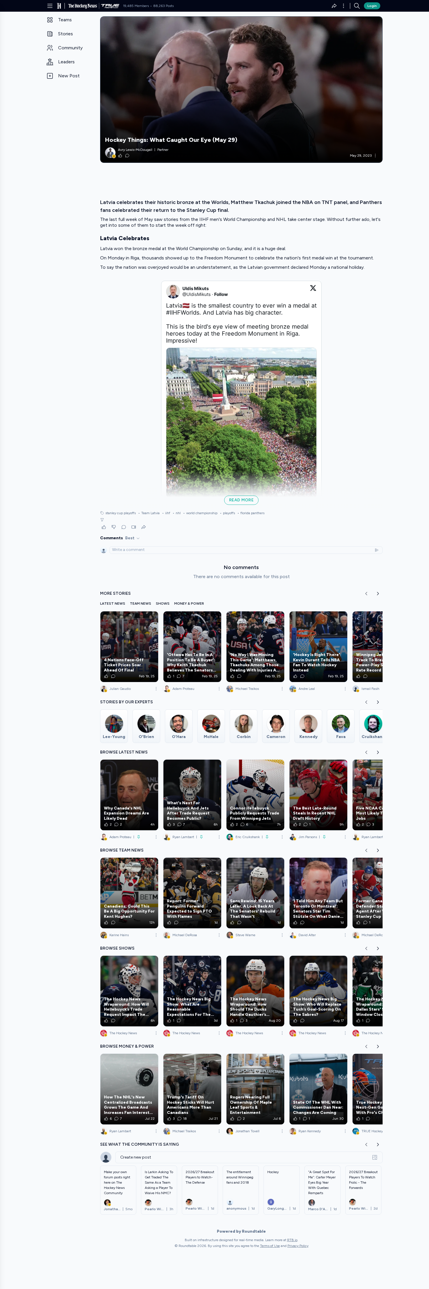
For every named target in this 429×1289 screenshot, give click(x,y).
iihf (166, 513)
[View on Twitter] (313, 292)
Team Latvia (149, 513)
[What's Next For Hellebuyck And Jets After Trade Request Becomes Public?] (192, 795)
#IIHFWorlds (182, 312)
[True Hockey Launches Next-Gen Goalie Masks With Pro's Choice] (381, 1089)
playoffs (227, 513)
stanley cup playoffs (120, 513)
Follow (221, 294)
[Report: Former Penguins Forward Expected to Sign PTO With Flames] (192, 893)
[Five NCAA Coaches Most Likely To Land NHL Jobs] (381, 795)
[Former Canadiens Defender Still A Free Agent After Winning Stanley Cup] (381, 893)
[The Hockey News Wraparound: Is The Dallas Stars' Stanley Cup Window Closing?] (381, 991)
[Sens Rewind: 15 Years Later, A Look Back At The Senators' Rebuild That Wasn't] (255, 893)
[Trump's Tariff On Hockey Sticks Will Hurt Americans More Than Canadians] (192, 1089)
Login (372, 6)
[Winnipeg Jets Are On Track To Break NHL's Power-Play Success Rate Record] (381, 646)
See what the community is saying (139, 1144)
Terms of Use (270, 1246)
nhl (176, 513)
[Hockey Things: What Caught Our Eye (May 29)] (241, 90)
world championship (200, 513)
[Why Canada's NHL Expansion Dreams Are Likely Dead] (129, 795)
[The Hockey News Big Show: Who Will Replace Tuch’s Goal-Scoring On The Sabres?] (318, 991)
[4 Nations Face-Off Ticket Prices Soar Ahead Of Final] (129, 646)
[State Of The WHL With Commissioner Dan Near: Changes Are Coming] (318, 1089)
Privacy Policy (297, 1246)
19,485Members (136, 6)
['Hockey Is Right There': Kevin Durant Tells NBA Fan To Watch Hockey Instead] (318, 646)
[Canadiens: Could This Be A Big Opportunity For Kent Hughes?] (129, 893)
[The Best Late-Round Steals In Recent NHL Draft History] (318, 795)
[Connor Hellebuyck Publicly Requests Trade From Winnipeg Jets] (255, 795)
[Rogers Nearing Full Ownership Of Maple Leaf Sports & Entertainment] (255, 1089)
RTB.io (292, 1240)
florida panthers (250, 513)
